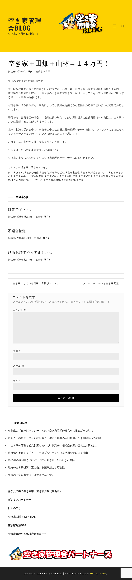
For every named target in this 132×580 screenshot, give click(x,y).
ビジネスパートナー (19, 499)
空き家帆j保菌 (69, 176)
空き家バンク (100, 172)
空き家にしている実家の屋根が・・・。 (36, 283)
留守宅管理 (74, 172)
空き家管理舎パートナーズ (59, 157)
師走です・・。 (20, 209)
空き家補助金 (53, 179)
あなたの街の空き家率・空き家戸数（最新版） (35, 491)
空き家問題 (37, 176)
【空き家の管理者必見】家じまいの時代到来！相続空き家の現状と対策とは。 (53, 445)
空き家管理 (102, 176)
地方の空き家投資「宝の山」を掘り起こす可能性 (36, 467)
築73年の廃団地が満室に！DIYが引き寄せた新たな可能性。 (42, 460)
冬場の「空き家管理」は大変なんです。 (31, 474)
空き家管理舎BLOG (25, 23)
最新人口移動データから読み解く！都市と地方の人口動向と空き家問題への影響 (54, 438)
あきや (19, 172)
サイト (17, 380)
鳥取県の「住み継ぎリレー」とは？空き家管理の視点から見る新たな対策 (50, 430)
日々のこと (14, 508)
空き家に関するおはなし (34, 167)
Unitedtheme (98, 573)
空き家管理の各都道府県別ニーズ (27, 533)
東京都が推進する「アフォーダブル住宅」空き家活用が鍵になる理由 (48, 452)
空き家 (86, 172)
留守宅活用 (58, 172)
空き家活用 (87, 176)
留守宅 (45, 172)
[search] (122, 26)
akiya (47, 71)
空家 (81, 179)
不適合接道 (17, 230)
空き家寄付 (53, 176)
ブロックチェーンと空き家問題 (101, 283)
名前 (17, 350)
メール (18, 365)
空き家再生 (22, 176)
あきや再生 (33, 172)
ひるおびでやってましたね (30, 252)
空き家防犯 (70, 179)
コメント (20, 309)
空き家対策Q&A (17, 525)
